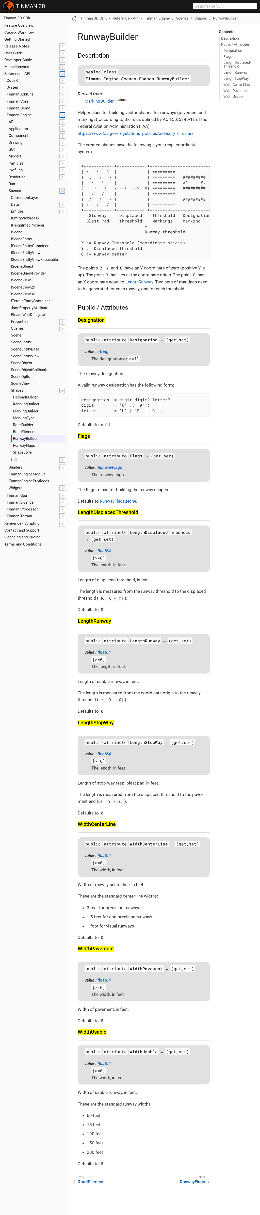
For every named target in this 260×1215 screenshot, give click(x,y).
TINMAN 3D (30, 6)
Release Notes (16, 46)
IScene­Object (22, 266)
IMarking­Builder (26, 404)
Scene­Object (21, 363)
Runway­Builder (25, 438)
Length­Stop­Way (236, 78)
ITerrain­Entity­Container (30, 301)
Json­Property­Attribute (29, 308)
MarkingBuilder (99, 101)
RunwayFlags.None (118, 501)
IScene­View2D (23, 287)
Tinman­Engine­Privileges (29, 481)
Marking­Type (24, 418)
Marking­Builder (25, 411)
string (103, 351)
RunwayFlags (110, 467)
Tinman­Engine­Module (27, 474)
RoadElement (91, 1181)
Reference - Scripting (21, 523)
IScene (16, 232)
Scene (16, 335)
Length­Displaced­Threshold (237, 64)
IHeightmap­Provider (27, 225)
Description (230, 38)
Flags (227, 57)
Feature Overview (18, 25)
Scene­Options (23, 376)
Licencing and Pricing (22, 537)
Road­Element (24, 431)
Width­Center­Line (236, 85)
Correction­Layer (24, 197)
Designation (232, 51)
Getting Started (17, 39)
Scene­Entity (21, 342)
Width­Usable (233, 96)
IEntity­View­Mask (25, 218)
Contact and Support (21, 530)
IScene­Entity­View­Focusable (34, 259)
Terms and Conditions (23, 544)
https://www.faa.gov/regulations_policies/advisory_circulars (136, 133)
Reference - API (17, 73)
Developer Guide (18, 60)
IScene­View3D (23, 294)
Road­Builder (23, 425)
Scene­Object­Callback (29, 369)
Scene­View (20, 383)
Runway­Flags (24, 445)
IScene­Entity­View (25, 252)
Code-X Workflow (19, 32)
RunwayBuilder (225, 18)
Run (12, 184)
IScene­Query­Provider (28, 273)
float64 (104, 550)
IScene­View (21, 280)
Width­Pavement (236, 91)
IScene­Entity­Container (29, 246)
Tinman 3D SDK (17, 18)
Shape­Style (22, 452)
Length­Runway (235, 72)
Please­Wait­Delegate (28, 314)
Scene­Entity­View (25, 356)
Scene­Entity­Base (25, 349)
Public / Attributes (235, 44)
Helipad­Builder (25, 397)
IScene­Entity (21, 239)
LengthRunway (139, 281)
